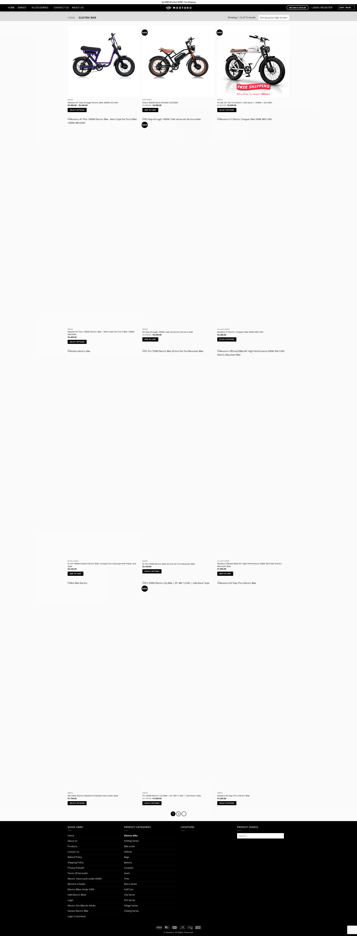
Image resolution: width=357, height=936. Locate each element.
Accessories (40, 7)
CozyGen (128, 867)
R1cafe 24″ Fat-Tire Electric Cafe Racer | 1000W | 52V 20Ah (244, 102)
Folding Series (131, 840)
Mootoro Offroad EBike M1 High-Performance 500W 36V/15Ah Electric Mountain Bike (249, 565)
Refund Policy (75, 857)
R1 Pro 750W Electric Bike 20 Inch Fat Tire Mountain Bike (168, 564)
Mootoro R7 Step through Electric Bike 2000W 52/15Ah (93, 102)
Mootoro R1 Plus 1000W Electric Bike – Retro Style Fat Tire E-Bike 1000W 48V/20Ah (101, 333)
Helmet (128, 851)
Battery (128, 862)
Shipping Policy (76, 862)
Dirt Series (129, 900)
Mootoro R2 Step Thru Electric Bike (233, 795)
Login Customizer (77, 916)
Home (11, 7)
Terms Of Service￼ (78, 873)
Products (72, 846)
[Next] (184, 813)
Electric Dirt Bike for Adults (82, 905)
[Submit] (286, 836)
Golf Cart (128, 889)
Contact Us (61, 7)
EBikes (22, 7)
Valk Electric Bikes (77, 894)
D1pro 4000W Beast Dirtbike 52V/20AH (160, 102)
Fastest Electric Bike (78, 910)
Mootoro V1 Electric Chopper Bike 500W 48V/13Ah (240, 332)
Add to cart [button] (150, 110)
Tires (126, 878)
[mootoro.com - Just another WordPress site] (178, 7)
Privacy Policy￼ (76, 867)
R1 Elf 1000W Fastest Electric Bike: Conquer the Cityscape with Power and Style (102, 565)
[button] (346, 7)
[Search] (3, 8)
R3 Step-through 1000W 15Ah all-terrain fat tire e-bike (167, 332)
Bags (126, 857)
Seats (127, 873)
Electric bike (131, 835)
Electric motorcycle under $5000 (85, 878)
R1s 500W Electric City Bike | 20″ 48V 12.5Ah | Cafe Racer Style (171, 795)
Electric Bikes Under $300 (81, 889)
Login (70, 900)
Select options (77, 110)
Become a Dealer (76, 884)
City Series (129, 894)
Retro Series (130, 884)
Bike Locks (129, 846)
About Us (78, 7)
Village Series (131, 905)
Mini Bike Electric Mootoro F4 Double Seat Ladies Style (93, 795)
